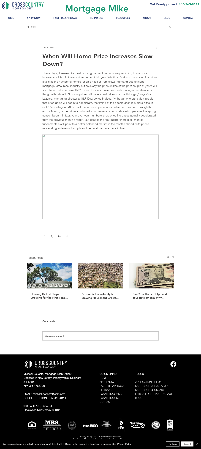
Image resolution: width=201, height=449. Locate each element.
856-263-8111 (189, 4)
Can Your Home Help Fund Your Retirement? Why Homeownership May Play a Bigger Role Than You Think (151, 295)
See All (170, 257)
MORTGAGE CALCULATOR (151, 385)
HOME (103, 377)
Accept (187, 444)
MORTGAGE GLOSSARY (149, 389)
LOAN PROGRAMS (111, 393)
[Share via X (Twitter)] (51, 236)
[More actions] (157, 47)
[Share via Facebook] (43, 236)
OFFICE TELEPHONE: (37, 398)
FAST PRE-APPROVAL (112, 385)
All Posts (31, 26)
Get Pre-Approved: (164, 4)
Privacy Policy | (87, 436)
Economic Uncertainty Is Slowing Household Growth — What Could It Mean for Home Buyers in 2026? (99, 296)
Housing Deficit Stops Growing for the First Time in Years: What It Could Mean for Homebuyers (48, 295)
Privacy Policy (124, 444)
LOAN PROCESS (109, 397)
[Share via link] (66, 236)
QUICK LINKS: (108, 373)
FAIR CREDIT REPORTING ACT (153, 393)
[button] (123, 18)
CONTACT (105, 401)
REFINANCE (107, 389)
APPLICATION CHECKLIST (151, 381)
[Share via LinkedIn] (59, 236)
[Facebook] (173, 364)
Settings (173, 444)
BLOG (138, 397)
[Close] (197, 443)
